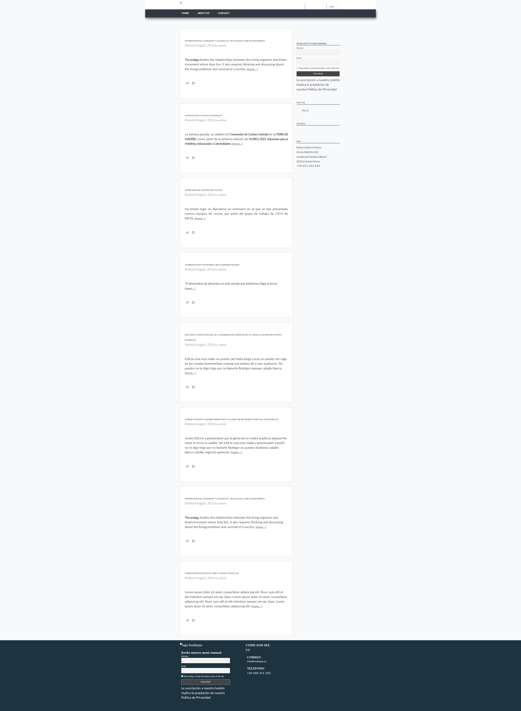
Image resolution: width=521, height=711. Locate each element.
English (331, 6)
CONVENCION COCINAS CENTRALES (203, 115)
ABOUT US (203, 13)
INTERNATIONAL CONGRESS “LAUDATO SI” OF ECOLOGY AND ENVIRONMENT (225, 499)
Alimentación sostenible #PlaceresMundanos (212, 265)
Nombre (299, 48)
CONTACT (224, 13)
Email (298, 58)
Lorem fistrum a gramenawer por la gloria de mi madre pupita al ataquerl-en (231, 419)
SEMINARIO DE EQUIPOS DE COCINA (203, 190)
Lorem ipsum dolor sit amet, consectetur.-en (212, 573)
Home (185, 13)
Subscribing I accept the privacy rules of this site (318, 68)
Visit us (300, 102)
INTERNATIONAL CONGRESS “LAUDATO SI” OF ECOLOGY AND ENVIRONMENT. (225, 41)
